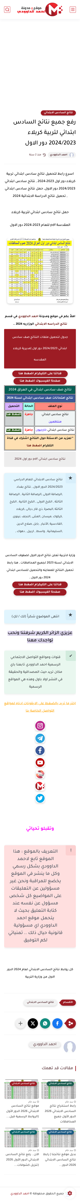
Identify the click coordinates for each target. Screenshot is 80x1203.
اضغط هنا (34, 446)
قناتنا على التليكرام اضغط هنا (40, 373)
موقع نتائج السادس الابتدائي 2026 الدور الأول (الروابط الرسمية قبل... (22, 1111)
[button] (57, 1023)
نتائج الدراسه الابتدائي (51, 324)
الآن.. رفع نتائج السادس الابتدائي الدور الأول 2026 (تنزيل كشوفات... (22, 1160)
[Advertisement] (40, 67)
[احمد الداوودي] (39, 9)
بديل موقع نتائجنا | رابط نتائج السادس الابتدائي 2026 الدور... (59, 1160)
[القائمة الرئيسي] (73, 9)
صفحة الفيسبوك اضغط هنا (40, 381)
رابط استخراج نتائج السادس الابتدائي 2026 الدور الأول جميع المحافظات (60, 1114)
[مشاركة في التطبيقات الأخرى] (20, 1023)
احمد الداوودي (58, 155)
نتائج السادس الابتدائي (58, 112)
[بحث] (7, 9)
